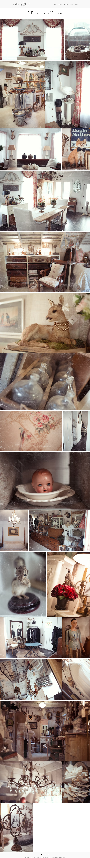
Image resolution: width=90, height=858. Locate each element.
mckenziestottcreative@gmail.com (43, 857)
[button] (66, 4)
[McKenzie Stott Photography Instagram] (48, 855)
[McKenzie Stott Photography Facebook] (41, 855)
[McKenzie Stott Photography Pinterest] (45, 855)
